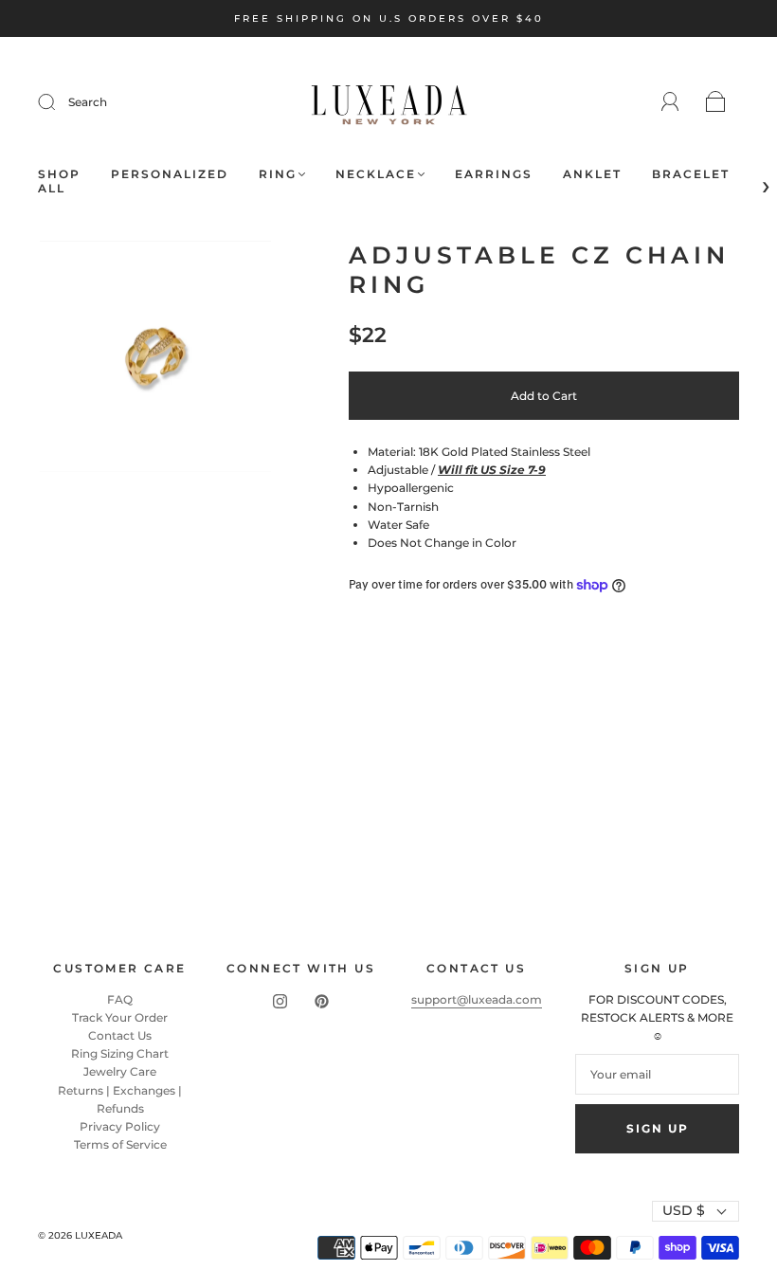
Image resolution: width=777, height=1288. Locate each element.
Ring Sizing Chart (120, 1053)
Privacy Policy (120, 1126)
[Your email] (657, 1074)
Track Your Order (120, 1017)
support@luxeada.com (476, 999)
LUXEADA (98, 1235)
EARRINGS (494, 174)
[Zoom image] (155, 360)
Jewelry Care (119, 1071)
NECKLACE (375, 174)
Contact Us (120, 1035)
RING (278, 174)
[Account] (670, 102)
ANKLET (592, 174)
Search (87, 102)
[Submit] (59, 102)
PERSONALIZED (169, 174)
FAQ (120, 999)
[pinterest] (322, 1002)
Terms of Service (120, 1144)
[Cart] (716, 102)
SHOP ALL (59, 181)
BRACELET (691, 174)
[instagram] (280, 1002)
